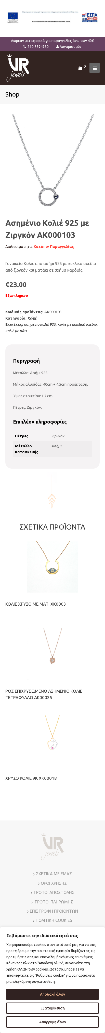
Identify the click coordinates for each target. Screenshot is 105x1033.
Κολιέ (32, 318)
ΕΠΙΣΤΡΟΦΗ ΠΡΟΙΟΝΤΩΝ (54, 911)
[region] (52, 980)
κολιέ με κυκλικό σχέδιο (77, 324)
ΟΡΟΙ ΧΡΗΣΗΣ (54, 883)
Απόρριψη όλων (52, 1022)
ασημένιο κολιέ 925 (40, 324)
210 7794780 (38, 47)
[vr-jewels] (18, 67)
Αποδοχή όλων (52, 994)
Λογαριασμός (71, 47)
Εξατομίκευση (53, 1008)
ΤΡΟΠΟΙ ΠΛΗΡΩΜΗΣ (53, 902)
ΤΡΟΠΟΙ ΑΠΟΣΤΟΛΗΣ (53, 892)
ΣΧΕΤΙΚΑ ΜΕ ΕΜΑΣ (54, 873)
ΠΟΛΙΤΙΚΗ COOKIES (54, 920)
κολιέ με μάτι (16, 331)
